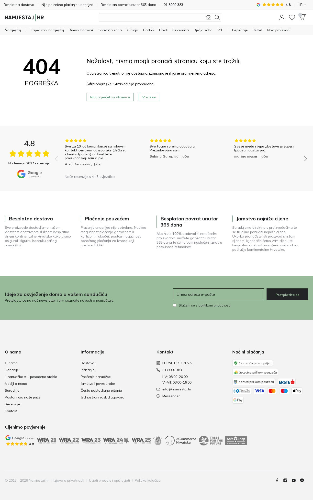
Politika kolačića (148, 480)
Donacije (12, 370)
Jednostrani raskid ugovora (102, 397)
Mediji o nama (16, 383)
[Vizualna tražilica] (208, 17)
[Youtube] (295, 480)
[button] (282, 17)
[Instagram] (287, 480)
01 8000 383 (172, 370)
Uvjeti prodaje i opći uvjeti (109, 480)
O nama (11, 363)
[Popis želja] (292, 17)
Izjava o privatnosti (69, 480)
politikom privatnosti (215, 305)
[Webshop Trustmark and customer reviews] (236, 440)
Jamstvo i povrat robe (98, 383)
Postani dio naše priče (23, 397)
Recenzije (12, 404)
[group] (96, 155)
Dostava (87, 363)
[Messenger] (304, 480)
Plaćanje (87, 370)
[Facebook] (279, 480)
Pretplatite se (287, 295)
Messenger (171, 396)
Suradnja (12, 390)
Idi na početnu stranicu (110, 97)
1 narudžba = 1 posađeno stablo (31, 377)
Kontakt (11, 411)
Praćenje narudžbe (96, 377)
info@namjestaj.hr (176, 389)
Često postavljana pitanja (101, 390)
